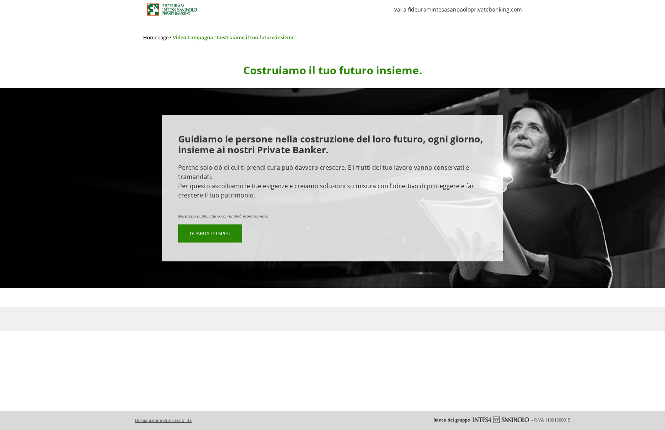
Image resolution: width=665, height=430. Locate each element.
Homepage (156, 37)
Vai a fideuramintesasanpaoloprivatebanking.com (458, 9)
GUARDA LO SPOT (210, 233)
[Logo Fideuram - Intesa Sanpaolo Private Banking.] (171, 9)
